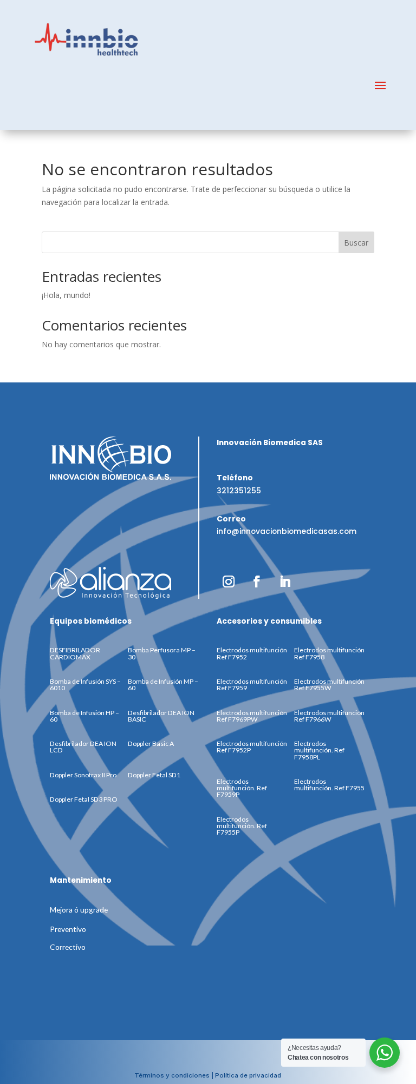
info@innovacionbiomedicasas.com (286, 531)
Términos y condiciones (172, 1075)
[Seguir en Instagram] (228, 581)
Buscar (356, 242)
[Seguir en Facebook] (257, 581)
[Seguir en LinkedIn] (285, 581)
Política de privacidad (248, 1075)
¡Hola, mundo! (66, 295)
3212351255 (239, 490)
